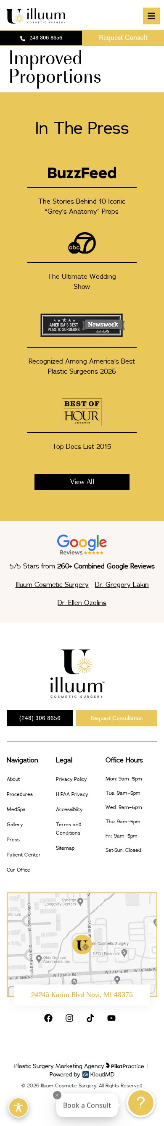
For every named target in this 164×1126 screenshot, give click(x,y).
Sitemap (65, 848)
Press (13, 839)
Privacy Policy (71, 779)
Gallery (15, 824)
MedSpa (16, 809)
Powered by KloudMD (82, 1074)
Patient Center (24, 854)
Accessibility (69, 809)
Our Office (18, 870)
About (13, 779)
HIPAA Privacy (72, 794)
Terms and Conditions (69, 828)
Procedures (20, 794)
